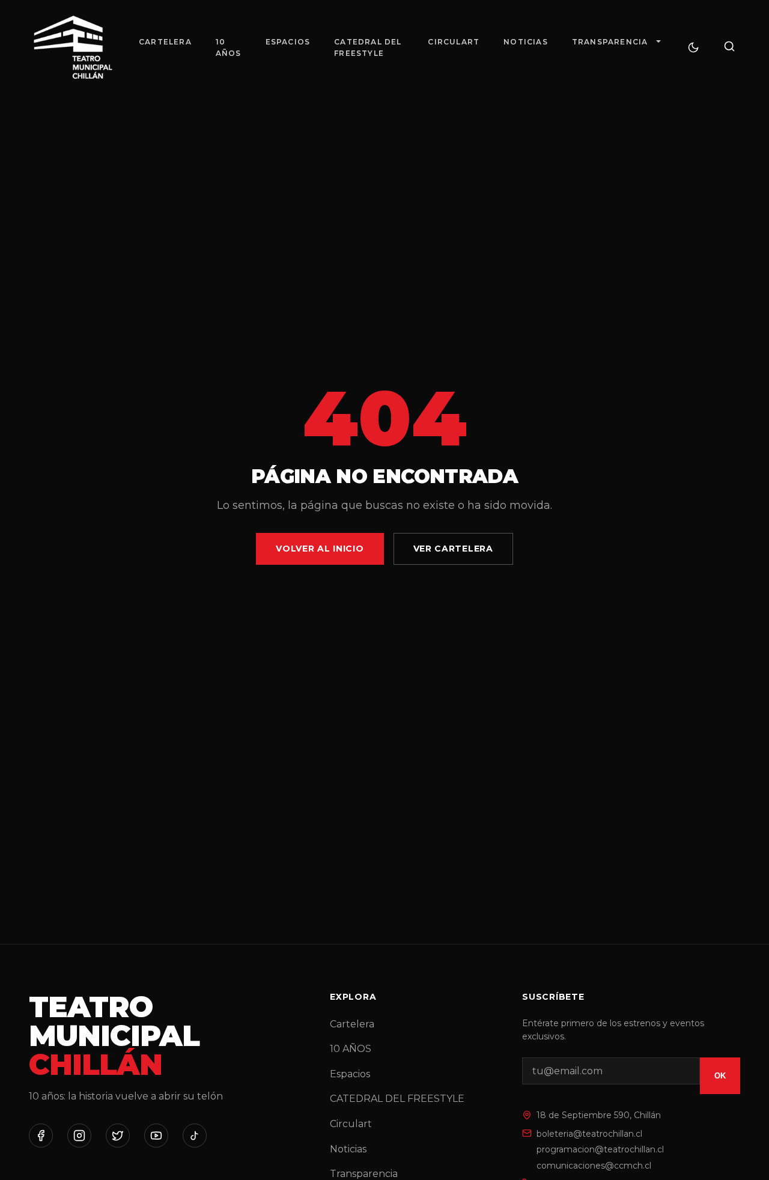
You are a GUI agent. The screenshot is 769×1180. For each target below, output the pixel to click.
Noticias (525, 41)
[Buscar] (729, 47)
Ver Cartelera (453, 548)
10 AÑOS (229, 47)
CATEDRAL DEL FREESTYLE (367, 47)
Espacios (288, 41)
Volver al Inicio (319, 548)
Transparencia (610, 41)
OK (720, 1075)
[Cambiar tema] (693, 47)
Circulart (453, 41)
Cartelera (165, 41)
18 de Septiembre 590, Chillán (598, 1115)
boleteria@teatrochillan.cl (589, 1133)
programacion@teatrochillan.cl (600, 1149)
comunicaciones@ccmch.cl (593, 1165)
